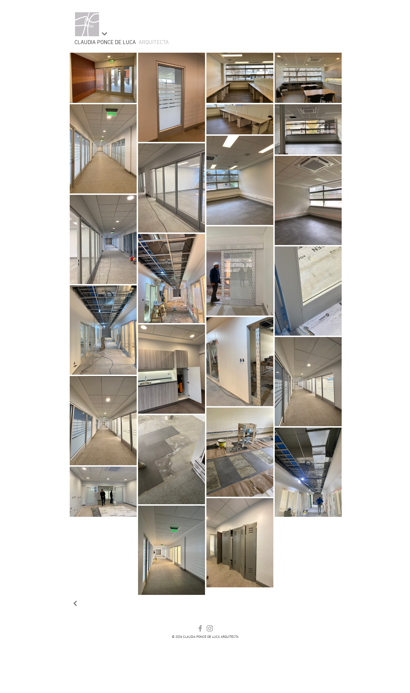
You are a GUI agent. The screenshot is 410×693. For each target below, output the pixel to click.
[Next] (104, 33)
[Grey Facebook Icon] (200, 628)
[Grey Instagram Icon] (210, 628)
